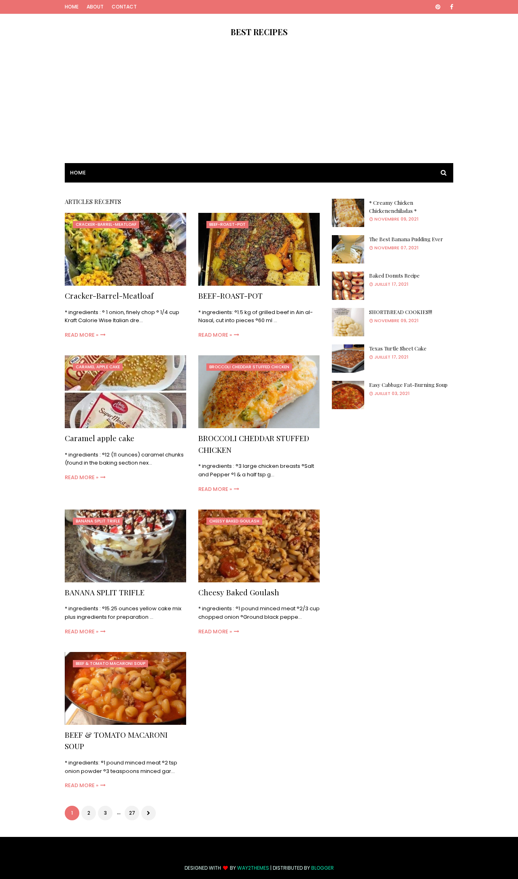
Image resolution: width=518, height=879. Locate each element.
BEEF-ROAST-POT (230, 295)
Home (72, 6)
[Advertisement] (259, 106)
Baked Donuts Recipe (394, 275)
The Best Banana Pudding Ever (406, 239)
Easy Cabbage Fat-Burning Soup (408, 384)
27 (132, 812)
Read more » (81, 335)
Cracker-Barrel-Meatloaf (109, 295)
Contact (124, 6)
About (95, 6)
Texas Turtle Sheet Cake (398, 348)
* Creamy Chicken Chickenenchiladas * (393, 206)
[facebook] (450, 7)
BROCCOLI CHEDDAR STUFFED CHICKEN (253, 444)
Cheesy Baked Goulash (238, 592)
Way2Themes (253, 867)
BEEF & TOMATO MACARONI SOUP (116, 740)
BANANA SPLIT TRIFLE (104, 592)
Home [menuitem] (78, 172)
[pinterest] (438, 7)
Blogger (322, 867)
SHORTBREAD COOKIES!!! (400, 311)
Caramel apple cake (99, 438)
